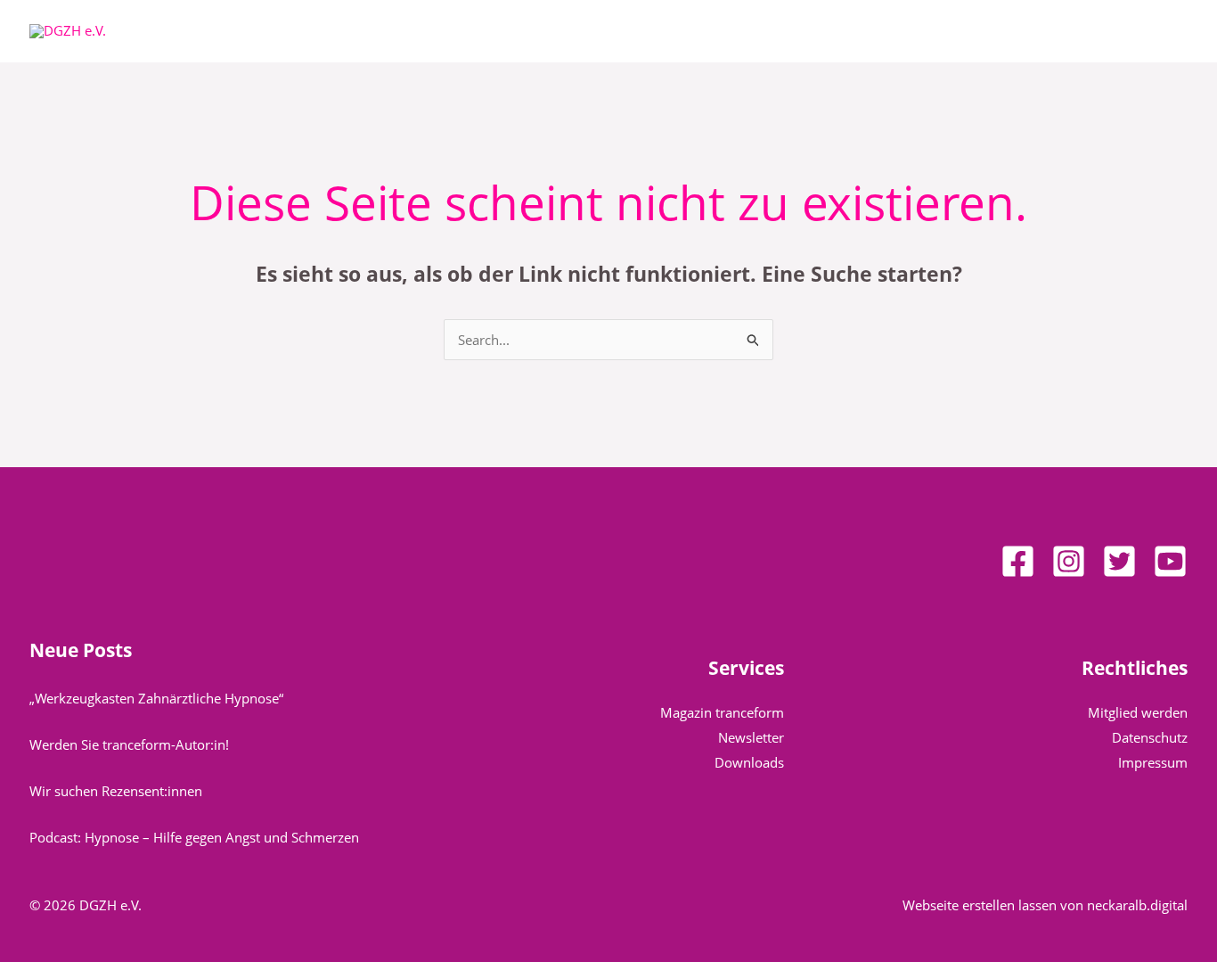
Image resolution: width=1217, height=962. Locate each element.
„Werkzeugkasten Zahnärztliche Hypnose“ (156, 698)
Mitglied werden (1138, 712)
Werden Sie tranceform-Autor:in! (129, 744)
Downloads (749, 762)
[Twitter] (1119, 561)
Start (327, 31)
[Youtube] (1170, 561)
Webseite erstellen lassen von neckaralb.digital (1045, 905)
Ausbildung (756, 31)
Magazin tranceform (722, 712)
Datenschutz (1150, 737)
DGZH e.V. (401, 31)
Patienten (509, 31)
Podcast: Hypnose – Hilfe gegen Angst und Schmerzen (194, 837)
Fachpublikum (630, 31)
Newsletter (751, 737)
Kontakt (862, 31)
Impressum (1153, 762)
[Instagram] (1068, 561)
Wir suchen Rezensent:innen (115, 791)
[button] (441, 31)
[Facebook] (1018, 561)
